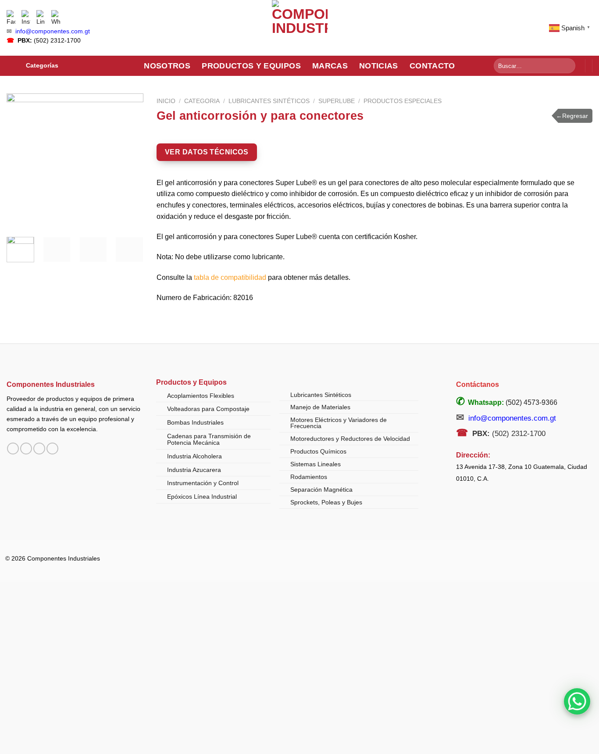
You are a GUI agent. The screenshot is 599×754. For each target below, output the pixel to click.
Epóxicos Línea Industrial (202, 496)
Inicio (166, 101)
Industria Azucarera (194, 469)
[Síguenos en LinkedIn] (52, 449)
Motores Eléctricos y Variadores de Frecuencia (338, 422)
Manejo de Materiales (320, 407)
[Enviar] (567, 65)
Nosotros (167, 65)
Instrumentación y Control (203, 482)
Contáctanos (477, 384)
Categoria (202, 101)
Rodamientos (308, 476)
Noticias (378, 65)
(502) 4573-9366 (531, 402)
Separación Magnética (321, 489)
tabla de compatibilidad (230, 277)
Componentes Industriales (51, 384)
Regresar (572, 115)
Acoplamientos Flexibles (200, 395)
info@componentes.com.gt (52, 31)
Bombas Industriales (195, 422)
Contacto (432, 65)
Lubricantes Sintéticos (269, 101)
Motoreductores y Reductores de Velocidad (350, 438)
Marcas (330, 65)
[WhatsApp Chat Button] (577, 701)
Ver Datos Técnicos (207, 152)
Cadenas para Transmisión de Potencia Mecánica (209, 439)
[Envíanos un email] (39, 449)
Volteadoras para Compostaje (208, 408)
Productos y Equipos (251, 65)
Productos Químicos (318, 451)
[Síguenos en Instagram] (26, 449)
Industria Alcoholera (194, 456)
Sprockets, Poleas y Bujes (326, 502)
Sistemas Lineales (315, 464)
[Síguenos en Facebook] (13, 449)
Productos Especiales (403, 101)
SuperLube (336, 101)
